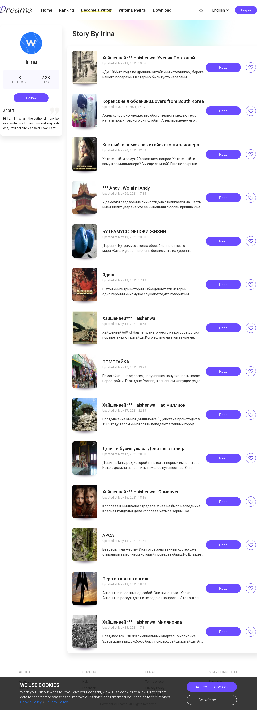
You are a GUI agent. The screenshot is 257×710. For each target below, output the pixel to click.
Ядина (109, 274)
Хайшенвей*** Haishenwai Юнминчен (141, 491)
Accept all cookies (212, 687)
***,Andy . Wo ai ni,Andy (126, 188)
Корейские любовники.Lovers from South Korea (153, 101)
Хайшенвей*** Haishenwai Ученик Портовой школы (148, 57)
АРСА (108, 535)
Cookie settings (212, 700)
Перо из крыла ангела (126, 578)
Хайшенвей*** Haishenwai (129, 318)
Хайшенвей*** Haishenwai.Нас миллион (143, 405)
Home (46, 10)
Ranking (66, 10)
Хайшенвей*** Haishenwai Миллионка (142, 622)
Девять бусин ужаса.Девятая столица (144, 448)
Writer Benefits (132, 10)
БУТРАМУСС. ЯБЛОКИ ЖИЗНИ (134, 231)
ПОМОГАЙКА (116, 361)
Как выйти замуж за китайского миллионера (150, 144)
